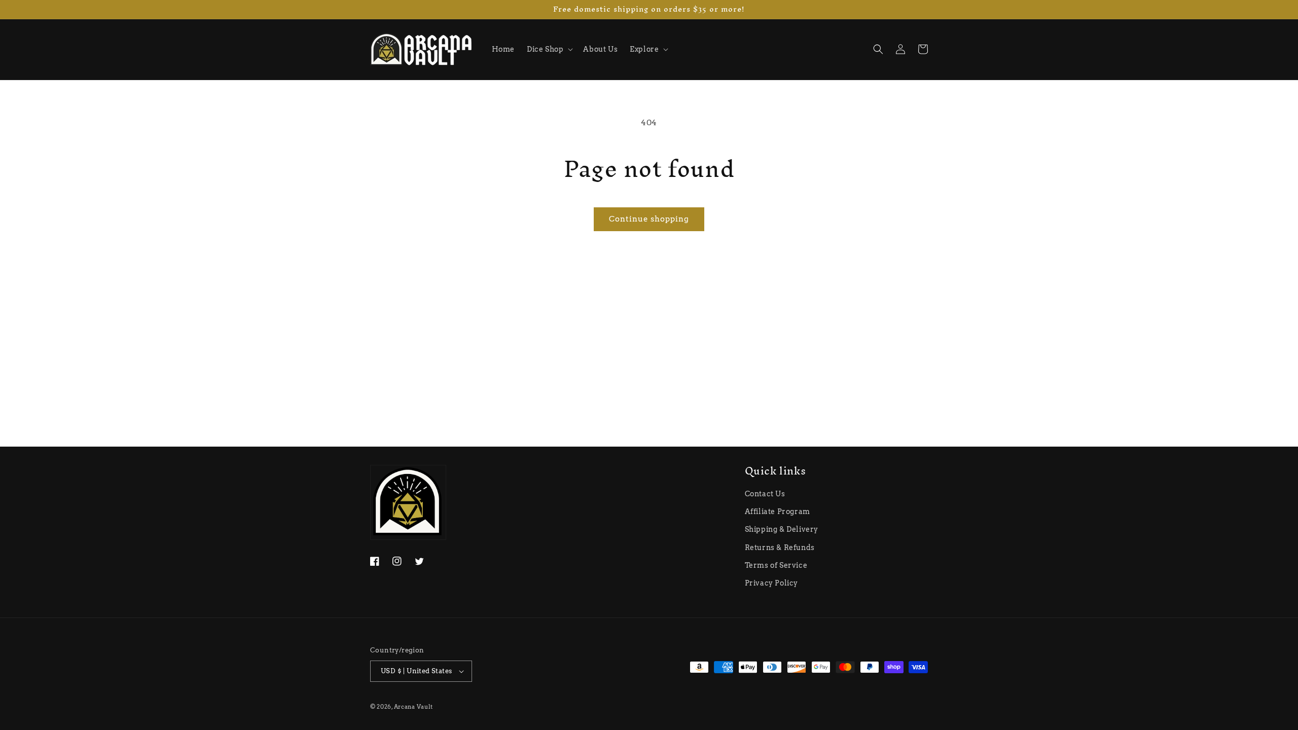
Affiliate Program (777, 511)
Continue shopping (649, 219)
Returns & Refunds (780, 547)
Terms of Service (776, 565)
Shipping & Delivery (781, 529)
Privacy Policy (771, 583)
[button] (549, 49)
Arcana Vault (413, 706)
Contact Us (765, 494)
